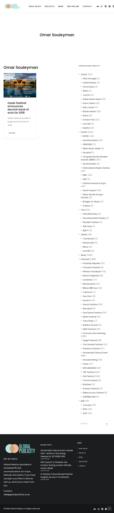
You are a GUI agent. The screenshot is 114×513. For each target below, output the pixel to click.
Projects (50, 6)
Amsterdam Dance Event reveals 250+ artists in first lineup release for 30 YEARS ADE (57, 453)
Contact (87, 6)
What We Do (35, 6)
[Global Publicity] (12, 6)
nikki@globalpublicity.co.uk (17, 494)
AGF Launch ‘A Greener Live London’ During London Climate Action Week (56, 465)
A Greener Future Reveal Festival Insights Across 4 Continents (56, 475)
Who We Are (73, 6)
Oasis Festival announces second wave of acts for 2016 (18, 107)
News (60, 6)
